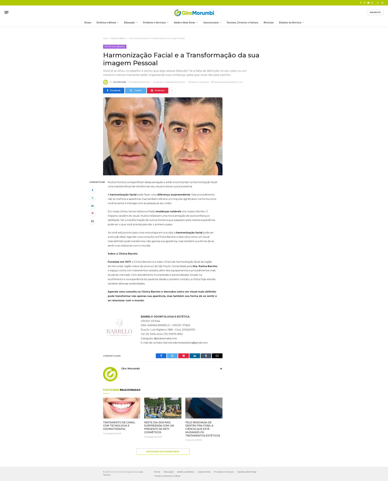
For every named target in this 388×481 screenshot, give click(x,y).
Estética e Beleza (106, 22)
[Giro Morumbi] (194, 12)
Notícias (269, 22)
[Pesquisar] (382, 2)
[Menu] (6, 12)
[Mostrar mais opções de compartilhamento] (172, 90)
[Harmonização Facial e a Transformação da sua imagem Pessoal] (162, 136)
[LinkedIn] (92, 206)
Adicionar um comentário (162, 451)
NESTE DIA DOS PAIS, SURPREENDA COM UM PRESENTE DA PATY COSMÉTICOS (159, 427)
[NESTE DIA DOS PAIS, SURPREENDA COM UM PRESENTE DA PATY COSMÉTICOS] (162, 408)
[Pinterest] (92, 213)
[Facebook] (92, 190)
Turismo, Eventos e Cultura (242, 22)
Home (87, 22)
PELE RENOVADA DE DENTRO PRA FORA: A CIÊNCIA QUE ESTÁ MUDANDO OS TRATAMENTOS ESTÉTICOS (202, 429)
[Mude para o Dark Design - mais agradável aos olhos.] (378, 3)
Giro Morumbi (119, 82)
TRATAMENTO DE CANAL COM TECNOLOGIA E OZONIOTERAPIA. (119, 426)
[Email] (92, 221)
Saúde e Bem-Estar (184, 22)
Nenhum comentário (200, 82)
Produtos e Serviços (154, 22)
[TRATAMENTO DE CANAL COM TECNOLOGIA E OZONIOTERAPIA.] (121, 408)
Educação (129, 22)
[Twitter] (92, 198)
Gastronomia (211, 22)
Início (105, 38)
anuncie (375, 12)
